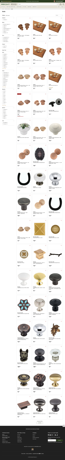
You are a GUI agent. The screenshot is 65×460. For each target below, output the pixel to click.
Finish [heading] (3, 70)
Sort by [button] (57, 15)
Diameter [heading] (3, 89)
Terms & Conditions (29, 453)
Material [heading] (3, 107)
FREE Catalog (19, 437)
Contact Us (3, 439)
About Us (34, 434)
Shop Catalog (19, 440)
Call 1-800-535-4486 (59, 1)
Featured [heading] (3, 17)
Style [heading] (3, 52)
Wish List (18, 436)
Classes (62, 6)
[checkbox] (2, 19)
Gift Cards (18, 434)
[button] (59, 15)
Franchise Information (36, 437)
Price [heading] (3, 35)
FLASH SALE (33, 1)
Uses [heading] (3, 120)
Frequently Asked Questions (6, 442)
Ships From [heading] (4, 50)
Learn (59, 6)
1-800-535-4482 (4, 435)
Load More (39, 422)
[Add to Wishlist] (30, 18)
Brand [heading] (3, 22)
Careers (34, 436)
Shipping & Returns (5, 441)
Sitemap (42, 453)
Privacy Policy (60, 442)
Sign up (59, 440)
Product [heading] (3, 44)
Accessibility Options (35, 453)
